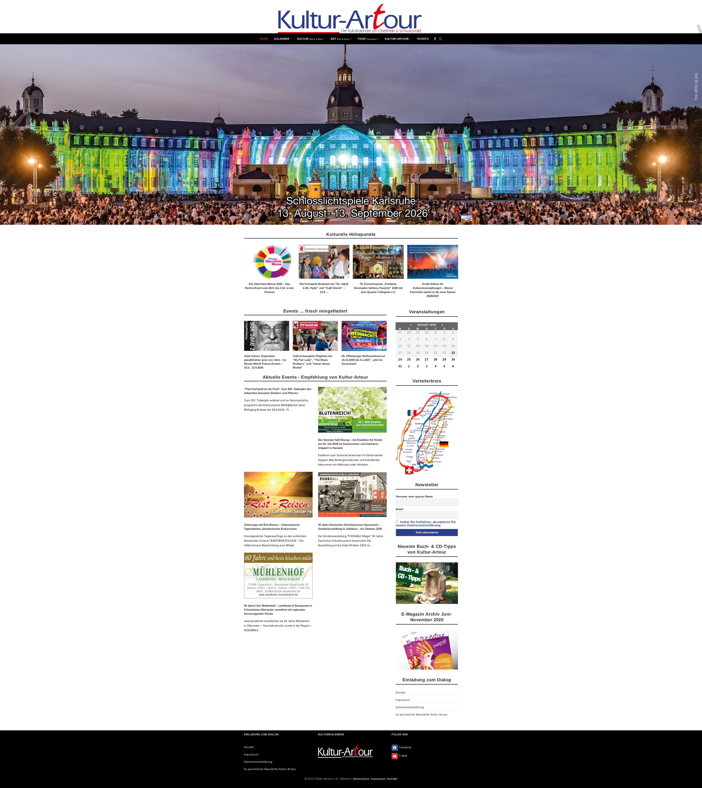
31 (435, 332)
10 (400, 346)
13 (426, 346)
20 (426, 352)
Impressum (403, 700)
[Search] (440, 38)
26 (418, 359)
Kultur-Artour (397, 38)
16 (453, 346)
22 (444, 352)
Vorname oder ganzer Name (414, 496)
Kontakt (401, 692)
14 (435, 346)
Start (264, 38)
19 (418, 352)
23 (453, 352)
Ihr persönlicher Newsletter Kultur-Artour (422, 714)
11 (409, 346)
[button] (249, 271)
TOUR (367, 38)
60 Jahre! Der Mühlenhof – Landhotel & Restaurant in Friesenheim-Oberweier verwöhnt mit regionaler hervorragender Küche (278, 609)
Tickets (423, 38)
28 (409, 332)
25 (409, 359)
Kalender (281, 38)
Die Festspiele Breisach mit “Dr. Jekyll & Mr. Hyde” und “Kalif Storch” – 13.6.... (323, 288)
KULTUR (309, 38)
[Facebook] (435, 38)
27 (400, 332)
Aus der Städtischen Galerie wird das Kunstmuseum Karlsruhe (362, 358)
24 (400, 359)
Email (399, 509)
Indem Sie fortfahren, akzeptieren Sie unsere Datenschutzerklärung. (426, 523)
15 (444, 346)
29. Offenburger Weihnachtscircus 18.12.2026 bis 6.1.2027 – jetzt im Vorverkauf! (315, 360)
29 (418, 332)
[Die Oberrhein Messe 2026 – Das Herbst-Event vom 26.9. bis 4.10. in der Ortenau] (269, 262)
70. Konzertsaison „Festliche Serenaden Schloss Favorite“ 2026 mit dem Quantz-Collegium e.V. (378, 288)
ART (340, 38)
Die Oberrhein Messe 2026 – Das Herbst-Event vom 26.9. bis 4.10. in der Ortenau (269, 288)
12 (418, 346)
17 (400, 352)
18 (409, 352)
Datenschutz (361, 778)
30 (426, 332)
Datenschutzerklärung (410, 707)
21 (435, 352)
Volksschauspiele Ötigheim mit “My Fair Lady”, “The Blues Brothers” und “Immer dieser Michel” (263, 362)
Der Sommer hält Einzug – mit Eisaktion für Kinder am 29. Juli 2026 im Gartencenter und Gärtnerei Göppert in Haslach (350, 443)
